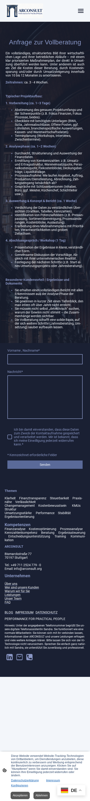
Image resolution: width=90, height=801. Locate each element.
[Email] (19, 657)
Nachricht (15, 372)
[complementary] (71, 790)
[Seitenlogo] (24, 10)
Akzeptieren (20, 795)
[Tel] (29, 657)
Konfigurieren (19, 785)
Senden (45, 464)
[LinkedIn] (9, 657)
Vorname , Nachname (23, 350)
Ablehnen (42, 795)
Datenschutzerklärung (25, 780)
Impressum (53, 780)
